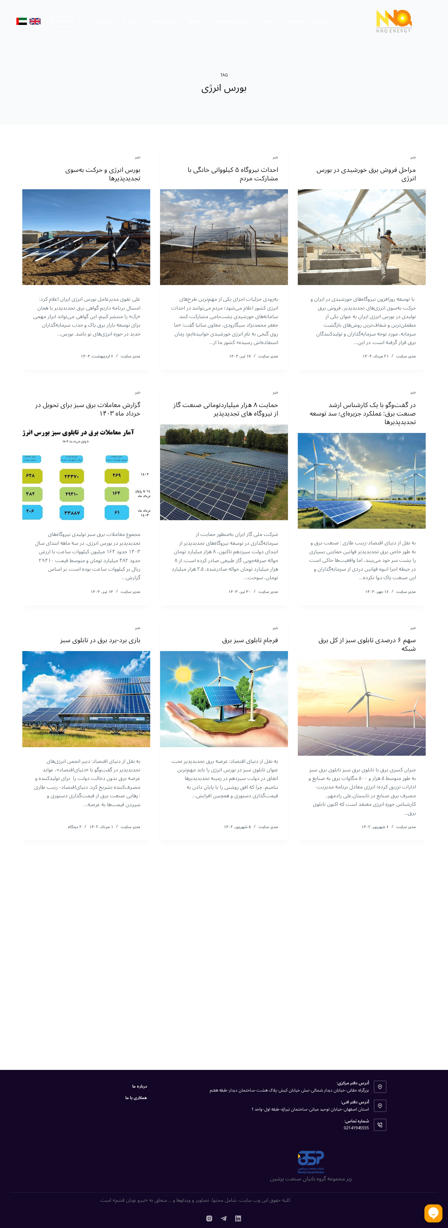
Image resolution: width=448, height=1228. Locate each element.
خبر (413, 157)
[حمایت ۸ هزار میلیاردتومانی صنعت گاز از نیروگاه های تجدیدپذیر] (224, 472)
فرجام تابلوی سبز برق (250, 640)
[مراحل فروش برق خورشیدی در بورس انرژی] (362, 237)
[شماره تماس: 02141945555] (380, 1125)
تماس (61, 21)
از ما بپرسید (164, 21)
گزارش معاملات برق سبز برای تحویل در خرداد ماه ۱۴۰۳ (87, 409)
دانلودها (196, 21)
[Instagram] (209, 1218)
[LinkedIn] (238, 1218)
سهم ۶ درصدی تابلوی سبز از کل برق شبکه (367, 644)
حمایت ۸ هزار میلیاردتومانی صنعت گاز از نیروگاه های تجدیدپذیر (225, 409)
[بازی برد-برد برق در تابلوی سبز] (86, 699)
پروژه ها (323, 21)
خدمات (266, 21)
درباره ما (130, 21)
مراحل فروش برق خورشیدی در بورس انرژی (366, 174)
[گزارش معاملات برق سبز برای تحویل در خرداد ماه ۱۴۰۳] (86, 472)
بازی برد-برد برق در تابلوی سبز (100, 640)
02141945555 (356, 1128)
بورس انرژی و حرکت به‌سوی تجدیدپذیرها (102, 174)
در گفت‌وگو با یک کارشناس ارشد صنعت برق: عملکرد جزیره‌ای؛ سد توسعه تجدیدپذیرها (363, 413)
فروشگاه (294, 21)
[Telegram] (224, 1218)
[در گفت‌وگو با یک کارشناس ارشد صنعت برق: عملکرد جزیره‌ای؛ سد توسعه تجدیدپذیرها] (362, 481)
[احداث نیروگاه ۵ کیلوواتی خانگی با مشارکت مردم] (224, 237)
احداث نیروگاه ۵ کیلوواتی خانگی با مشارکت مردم (233, 174)
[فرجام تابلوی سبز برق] (224, 699)
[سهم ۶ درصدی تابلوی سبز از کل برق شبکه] (362, 707)
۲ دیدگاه (75, 827)
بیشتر (104, 21)
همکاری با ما (136, 1098)
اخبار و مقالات (231, 21)
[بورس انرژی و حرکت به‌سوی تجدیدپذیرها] (86, 237)
